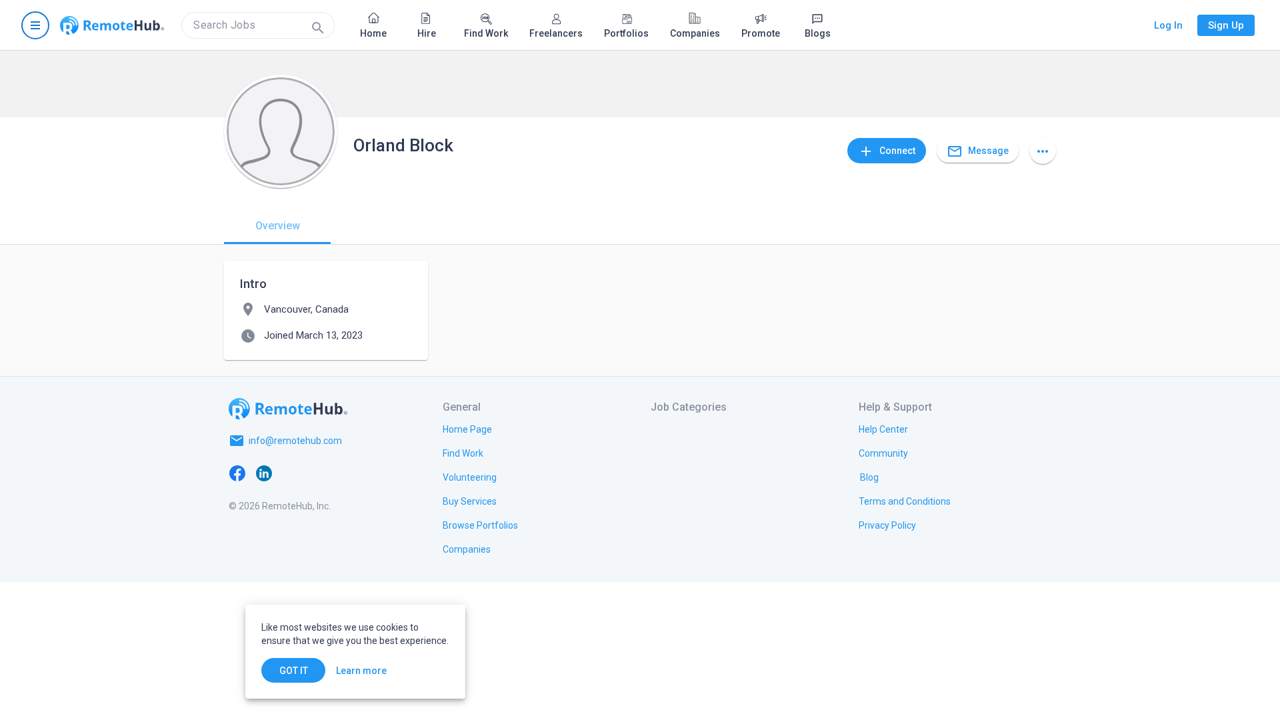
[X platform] (290, 472)
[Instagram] (317, 472)
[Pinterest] (344, 472)
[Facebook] (237, 472)
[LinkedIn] (264, 472)
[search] (258, 25)
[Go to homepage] (112, 25)
